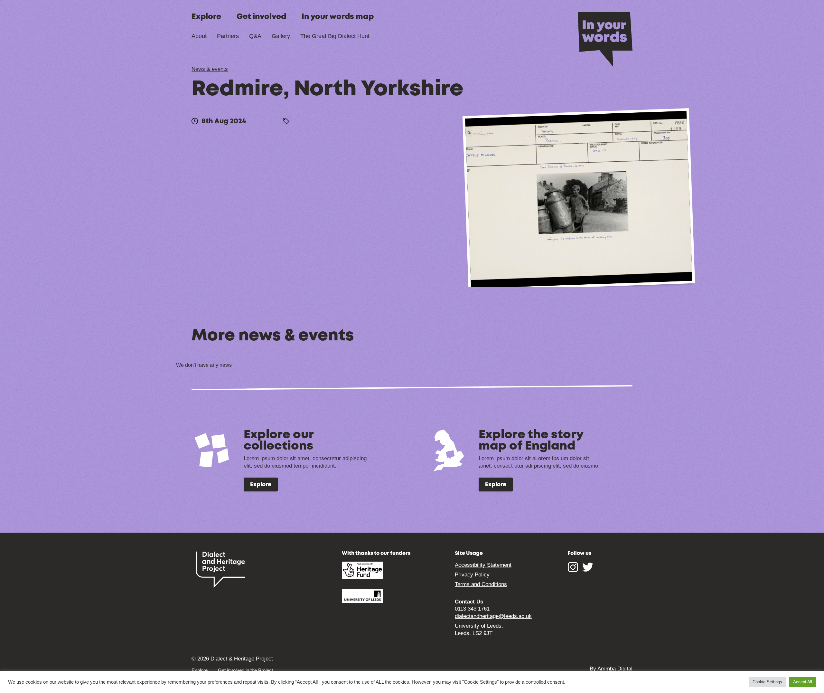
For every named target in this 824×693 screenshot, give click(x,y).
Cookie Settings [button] (767, 681)
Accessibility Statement (483, 565)
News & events (210, 69)
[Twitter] (587, 570)
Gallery (281, 36)
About (199, 36)
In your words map (338, 17)
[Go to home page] (605, 39)
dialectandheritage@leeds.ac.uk (493, 616)
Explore (206, 17)
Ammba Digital (614, 669)
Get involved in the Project (245, 670)
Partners (228, 36)
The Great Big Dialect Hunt (335, 36)
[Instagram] (572, 570)
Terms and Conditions (481, 584)
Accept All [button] (802, 681)
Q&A (255, 36)
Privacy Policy (472, 575)
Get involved (261, 17)
